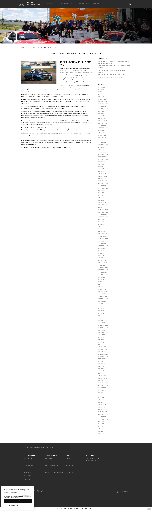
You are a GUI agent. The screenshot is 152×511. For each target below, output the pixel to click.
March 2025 (102, 118)
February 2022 (102, 176)
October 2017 (102, 301)
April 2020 (101, 229)
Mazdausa (48, 458)
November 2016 (103, 327)
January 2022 (102, 178)
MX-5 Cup (27, 469)
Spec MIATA (27, 475)
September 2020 (103, 217)
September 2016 (103, 332)
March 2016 (102, 347)
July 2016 (101, 337)
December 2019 (103, 238)
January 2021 (102, 207)
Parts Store (63, 4)
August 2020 (102, 219)
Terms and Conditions (9, 496)
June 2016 (101, 339)
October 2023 (102, 142)
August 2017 (102, 306)
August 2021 (102, 190)
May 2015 (101, 371)
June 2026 (101, 92)
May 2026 (101, 94)
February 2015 (102, 378)
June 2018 (101, 282)
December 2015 (103, 354)
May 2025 (101, 116)
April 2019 (101, 258)
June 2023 (101, 147)
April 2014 (101, 402)
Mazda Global (50, 462)
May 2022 (101, 169)
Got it (17, 501)
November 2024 (103, 123)
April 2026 (101, 96)
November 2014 (103, 385)
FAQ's (67, 462)
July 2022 (101, 164)
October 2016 (102, 330)
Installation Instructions (54, 472)
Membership (51, 4)
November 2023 (103, 140)
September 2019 (103, 246)
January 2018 (102, 294)
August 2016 (102, 335)
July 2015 (101, 366)
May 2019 (101, 255)
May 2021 (101, 197)
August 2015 (102, 363)
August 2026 (102, 87)
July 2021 (101, 193)
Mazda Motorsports (33, 4)
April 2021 (101, 200)
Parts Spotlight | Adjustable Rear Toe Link (111, 74)
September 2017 (103, 303)
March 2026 (102, 99)
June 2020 (101, 224)
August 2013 (102, 421)
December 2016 (103, 325)
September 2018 (103, 274)
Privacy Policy (44, 498)
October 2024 (102, 125)
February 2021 (102, 205)
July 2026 (101, 89)
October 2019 (102, 243)
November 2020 (103, 212)
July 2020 (101, 222)
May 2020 (101, 226)
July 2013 (101, 424)
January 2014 (102, 409)
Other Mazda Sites (51, 455)
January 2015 (102, 380)
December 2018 (103, 267)
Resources (96, 4)
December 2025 (103, 104)
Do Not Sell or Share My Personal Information (87, 498)
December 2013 (103, 412)
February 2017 (102, 320)
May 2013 (101, 428)
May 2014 (101, 400)
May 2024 (101, 132)
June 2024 (101, 130)
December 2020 (103, 209)
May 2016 (101, 342)
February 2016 (102, 349)
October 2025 (102, 106)
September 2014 (103, 390)
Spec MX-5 (27, 472)
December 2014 (103, 383)
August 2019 (102, 248)
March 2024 (102, 135)
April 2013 (101, 431)
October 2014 (102, 388)
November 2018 (103, 270)
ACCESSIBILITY (123, 491)
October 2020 (102, 214)
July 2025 (101, 111)
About (68, 455)
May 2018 (101, 284)
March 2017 (102, 318)
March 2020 (102, 231)
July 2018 (101, 279)
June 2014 (101, 397)
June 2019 (101, 253)
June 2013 (101, 426)
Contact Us (69, 472)
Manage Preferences (17, 505)
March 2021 (102, 202)
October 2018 (102, 272)
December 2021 (103, 181)
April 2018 (101, 286)
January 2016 (102, 351)
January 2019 (102, 265)
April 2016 (101, 344)
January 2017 (102, 323)
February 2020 (102, 234)
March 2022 (102, 173)
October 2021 (102, 185)
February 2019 (102, 262)
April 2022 (101, 171)
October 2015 (102, 359)
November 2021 (103, 183)
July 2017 (101, 308)
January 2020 (102, 236)
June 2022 (101, 166)
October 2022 (102, 157)
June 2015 (101, 368)
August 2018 (102, 277)
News (73, 4)
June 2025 (101, 113)
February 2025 (102, 120)
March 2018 (102, 289)
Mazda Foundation (51, 465)
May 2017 (101, 313)
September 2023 (103, 145)
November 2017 (103, 298)
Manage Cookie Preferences (60, 498)
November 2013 (103, 414)
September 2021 (103, 188)
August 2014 (102, 392)
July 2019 (101, 250)
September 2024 (103, 128)
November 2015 (103, 356)
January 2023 (102, 152)
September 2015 (103, 361)
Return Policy (70, 469)
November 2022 (103, 154)
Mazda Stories (50, 469)
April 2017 (101, 315)
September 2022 (103, 159)
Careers (68, 458)
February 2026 (102, 101)
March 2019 (102, 260)
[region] (17, 498)
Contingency (84, 4)
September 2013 (103, 419)
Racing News (70, 465)
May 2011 (101, 433)
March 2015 (102, 375)
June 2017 (101, 311)
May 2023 (101, 149)
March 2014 (102, 404)
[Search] (130, 4)
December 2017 (103, 296)
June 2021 (101, 195)
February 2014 (102, 407)
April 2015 (101, 373)
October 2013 (102, 416)
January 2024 (102, 137)
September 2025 (103, 108)
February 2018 (102, 291)
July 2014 (101, 395)
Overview (27, 479)
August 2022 (102, 161)
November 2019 (103, 241)
